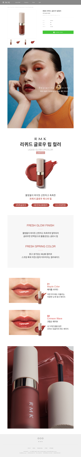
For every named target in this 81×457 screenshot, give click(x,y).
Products (26, 2)
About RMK (17, 2)
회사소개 (29, 448)
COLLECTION (12, 7)
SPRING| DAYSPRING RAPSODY (20, 7)
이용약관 (33, 448)
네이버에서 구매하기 (59, 32)
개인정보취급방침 (39, 448)
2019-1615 (24, 453)
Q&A (40, 2)
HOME (8, 7)
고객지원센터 (51, 448)
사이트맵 (46, 448)
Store (33, 2)
